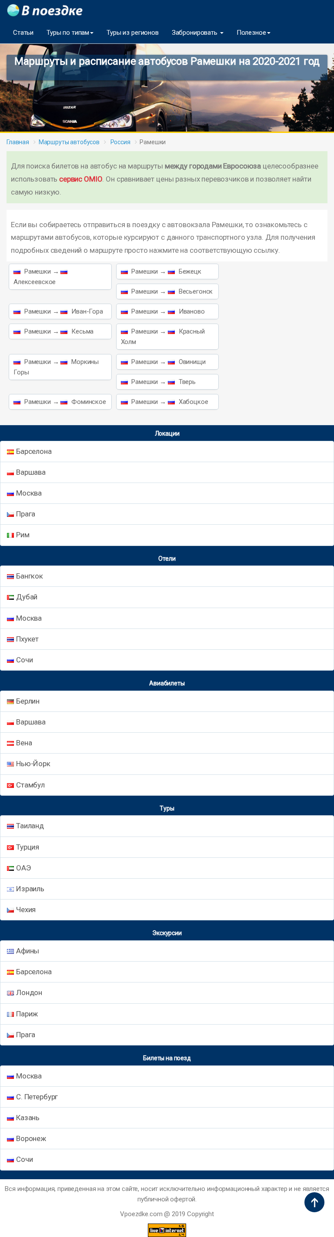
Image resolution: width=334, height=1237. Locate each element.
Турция (27, 847)
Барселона (34, 451)
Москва (29, 493)
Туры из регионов (133, 32)
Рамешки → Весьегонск (171, 291)
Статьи (23, 32)
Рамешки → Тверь (163, 382)
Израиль (30, 888)
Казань (28, 1117)
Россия (119, 142)
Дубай (26, 596)
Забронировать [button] (195, 32)
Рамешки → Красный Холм (163, 336)
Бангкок (29, 576)
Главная (18, 142)
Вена (24, 742)
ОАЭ (23, 867)
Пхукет (27, 639)
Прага (25, 513)
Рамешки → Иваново (167, 311)
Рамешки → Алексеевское (36, 277)
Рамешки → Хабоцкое (169, 402)
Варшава (31, 472)
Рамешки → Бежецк (165, 271)
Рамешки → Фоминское (64, 402)
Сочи (24, 659)
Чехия (26, 909)
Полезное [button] (251, 32)
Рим (23, 534)
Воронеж (31, 1138)
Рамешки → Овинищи (168, 362)
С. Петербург (37, 1096)
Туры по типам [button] (68, 32)
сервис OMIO (80, 179)
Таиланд (30, 825)
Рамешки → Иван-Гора (63, 311)
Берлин (28, 701)
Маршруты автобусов (69, 142)
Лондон (29, 992)
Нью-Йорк (33, 763)
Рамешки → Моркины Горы (56, 367)
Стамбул (30, 785)
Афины (27, 950)
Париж (27, 1013)
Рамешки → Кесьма (58, 331)
